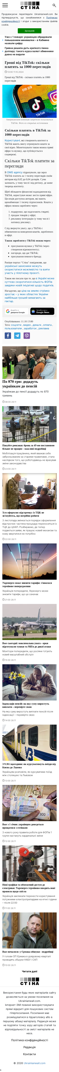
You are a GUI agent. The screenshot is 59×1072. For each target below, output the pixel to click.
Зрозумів (29, 30)
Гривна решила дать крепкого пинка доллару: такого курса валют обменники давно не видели (29, 51)
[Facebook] (8, 335)
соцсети (16, 324)
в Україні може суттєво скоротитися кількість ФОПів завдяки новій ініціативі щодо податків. (29, 282)
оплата (47, 324)
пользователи (13, 328)
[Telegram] (17, 335)
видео (27, 324)
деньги (37, 324)
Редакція (29, 1047)
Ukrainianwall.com (34, 1063)
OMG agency (14, 172)
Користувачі (12, 140)
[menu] (5, 5)
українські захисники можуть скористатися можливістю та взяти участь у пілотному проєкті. (27, 269)
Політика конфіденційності (29, 1040)
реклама (44, 328)
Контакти (29, 1054)
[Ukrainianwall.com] (30, 5)
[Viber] (27, 335)
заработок (30, 328)
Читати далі (29, 971)
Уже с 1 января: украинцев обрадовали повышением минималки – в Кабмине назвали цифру (28, 40)
